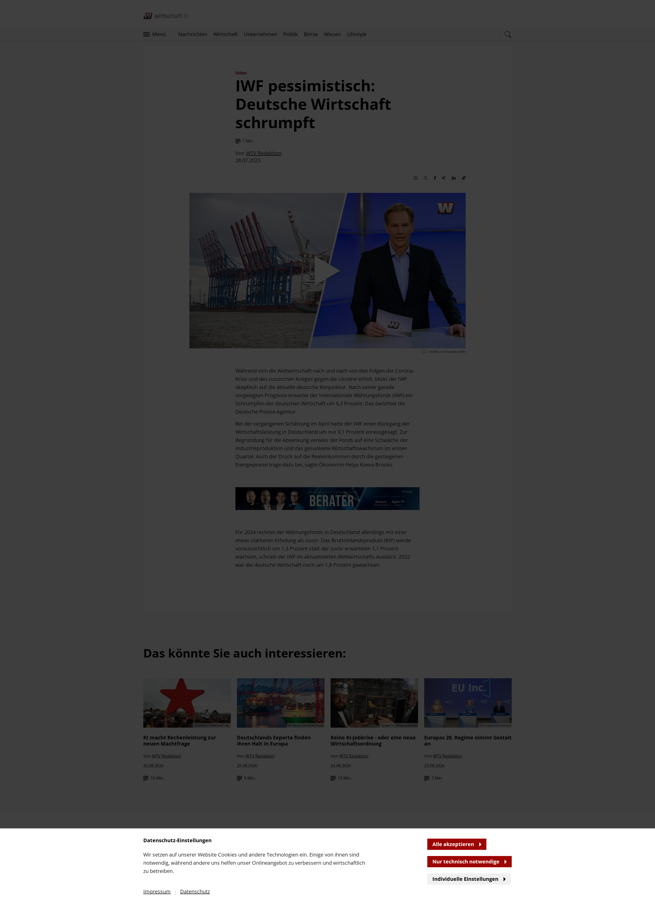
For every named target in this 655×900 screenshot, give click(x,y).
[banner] (327, 450)
